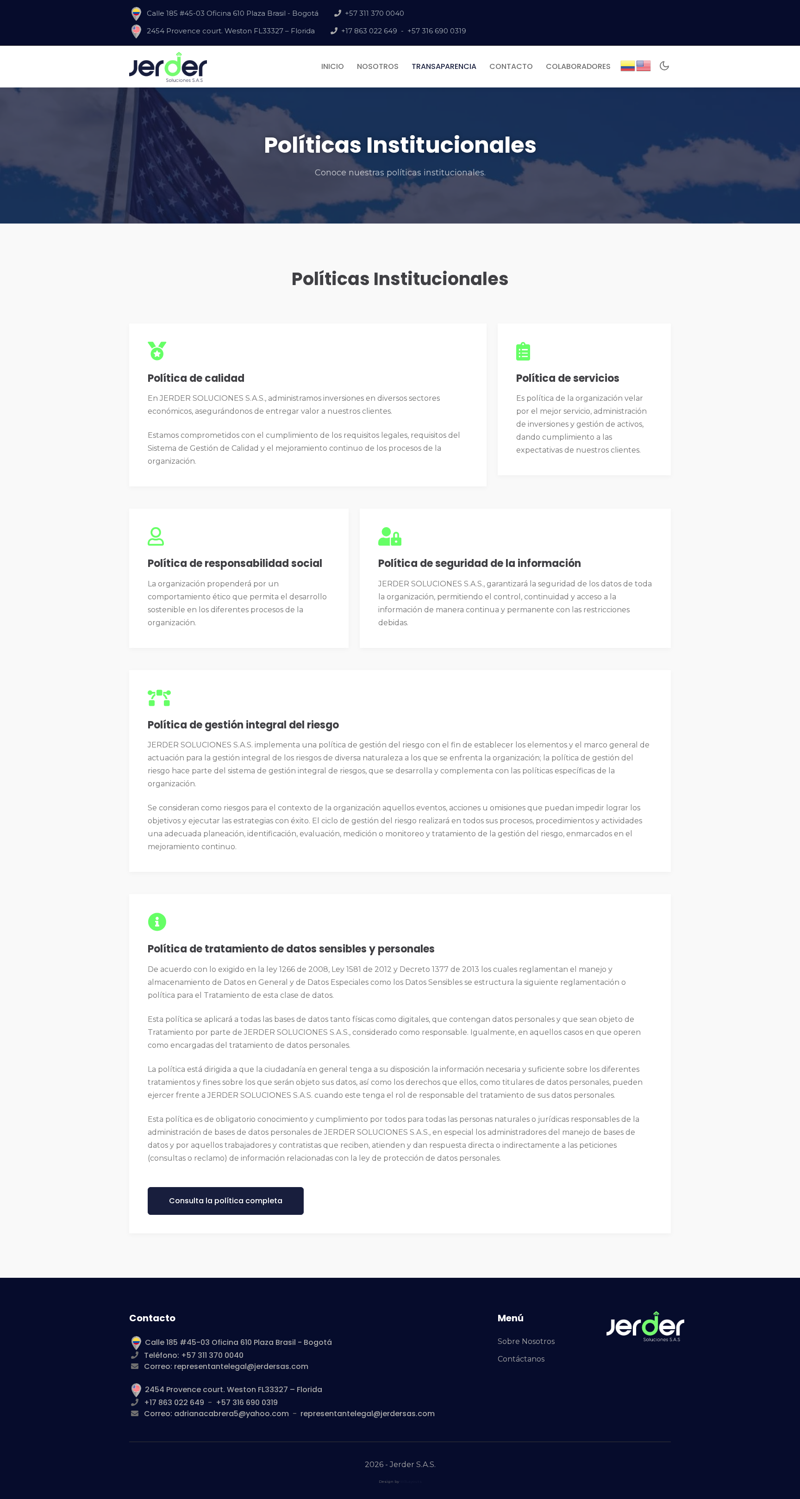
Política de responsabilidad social (235, 563)
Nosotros (378, 66)
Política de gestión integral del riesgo (243, 725)
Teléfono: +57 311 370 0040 (194, 1355)
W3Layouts (411, 1481)
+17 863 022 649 (369, 30)
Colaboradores (578, 66)
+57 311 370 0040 (374, 13)
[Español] (628, 65)
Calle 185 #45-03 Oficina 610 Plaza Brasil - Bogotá (233, 13)
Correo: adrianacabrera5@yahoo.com (216, 1413)
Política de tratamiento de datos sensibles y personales (291, 949)
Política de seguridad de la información (479, 563)
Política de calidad (196, 378)
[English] (644, 65)
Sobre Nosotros (526, 1341)
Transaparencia (444, 66)
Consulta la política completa (225, 1200)
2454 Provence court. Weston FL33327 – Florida (231, 30)
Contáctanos (521, 1359)
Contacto (511, 66)
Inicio (334, 66)
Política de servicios (567, 378)
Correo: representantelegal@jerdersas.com (226, 1366)
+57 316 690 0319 (436, 30)
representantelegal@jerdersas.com (367, 1413)
